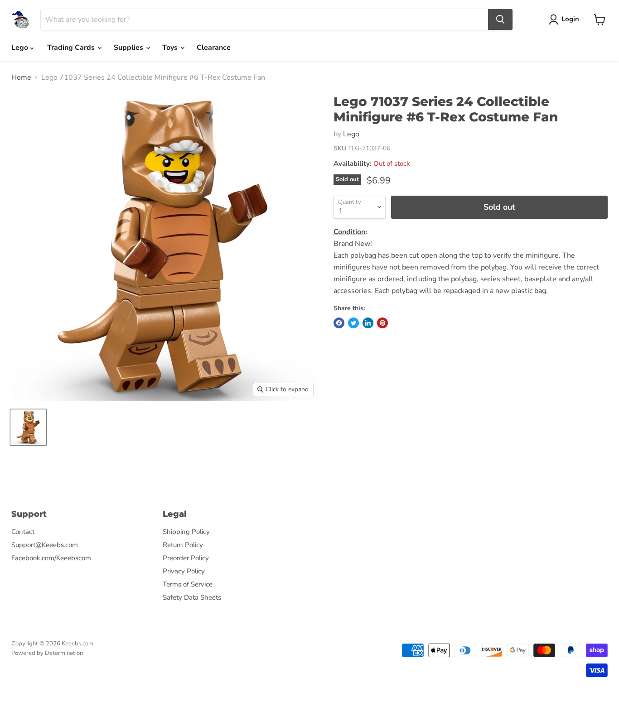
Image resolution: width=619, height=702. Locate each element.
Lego (20, 48)
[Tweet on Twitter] (353, 322)
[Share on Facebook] (339, 322)
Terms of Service (188, 584)
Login (570, 19)
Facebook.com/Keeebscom (51, 558)
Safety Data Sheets (192, 597)
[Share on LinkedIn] (368, 322)
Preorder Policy (186, 558)
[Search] (500, 19)
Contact (22, 531)
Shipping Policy (186, 531)
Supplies (129, 48)
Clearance (214, 48)
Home (21, 77)
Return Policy (183, 544)
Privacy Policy (184, 571)
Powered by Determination (47, 653)
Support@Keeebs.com (44, 544)
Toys (170, 48)
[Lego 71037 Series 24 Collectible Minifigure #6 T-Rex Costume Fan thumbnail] (28, 427)
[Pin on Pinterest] (382, 322)
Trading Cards (72, 48)
